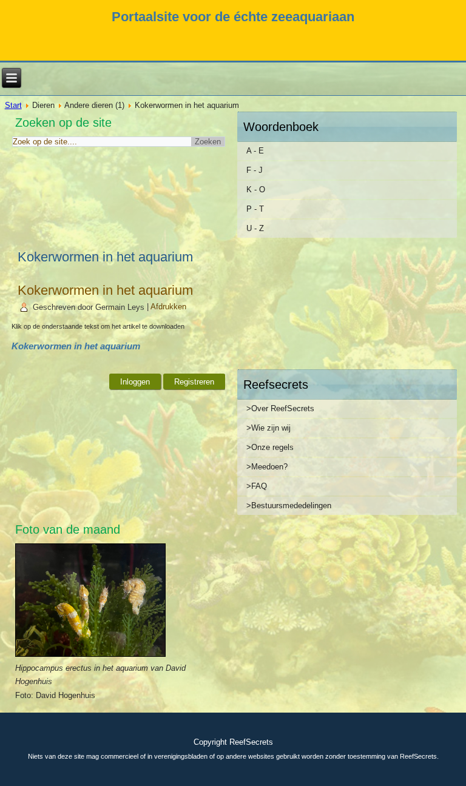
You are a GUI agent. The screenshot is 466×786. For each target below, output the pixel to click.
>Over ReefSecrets (280, 408)
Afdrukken (168, 307)
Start (13, 105)
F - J (254, 170)
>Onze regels (270, 447)
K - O (255, 189)
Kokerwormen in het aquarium (105, 290)
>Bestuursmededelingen (288, 505)
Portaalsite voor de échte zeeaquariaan (233, 16)
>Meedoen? (267, 466)
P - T (255, 208)
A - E (255, 150)
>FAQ (256, 486)
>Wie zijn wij (268, 427)
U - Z (255, 228)
